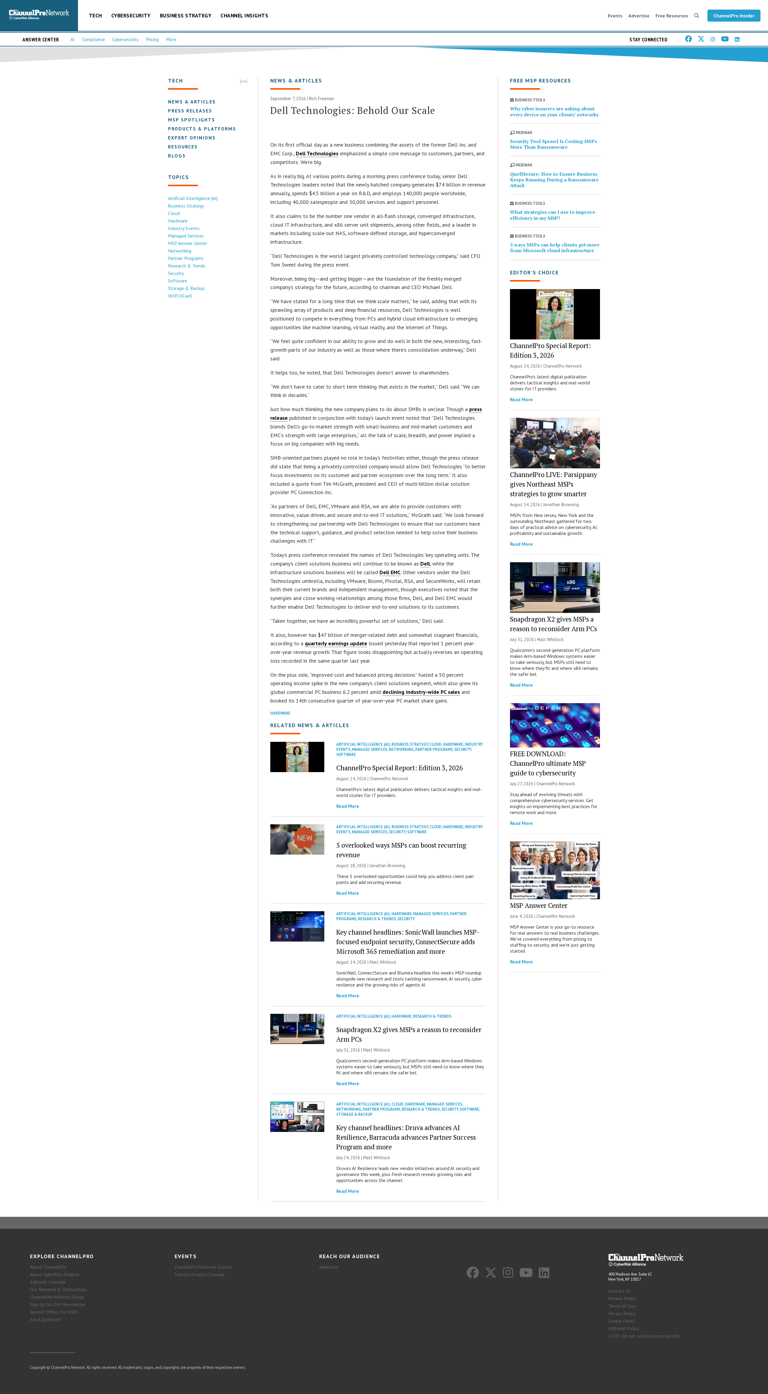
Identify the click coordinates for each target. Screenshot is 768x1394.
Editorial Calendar (48, 1282)
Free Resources (672, 16)
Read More (347, 806)
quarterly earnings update (336, 643)
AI (72, 39)
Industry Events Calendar (200, 1274)
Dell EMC (390, 572)
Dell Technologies (317, 153)
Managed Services (186, 236)
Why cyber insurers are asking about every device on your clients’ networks (554, 111)
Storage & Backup (186, 288)
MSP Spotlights (191, 120)
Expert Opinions (192, 138)
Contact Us (619, 1291)
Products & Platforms (202, 129)
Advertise (639, 16)
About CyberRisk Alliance (54, 1274)
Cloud (174, 213)
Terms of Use (621, 1306)
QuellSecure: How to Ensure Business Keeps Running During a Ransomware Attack (554, 180)
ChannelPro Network (389, 778)
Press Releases (190, 111)
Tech (95, 15)
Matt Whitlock (383, 962)
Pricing (152, 39)
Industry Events (184, 228)
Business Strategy (186, 15)
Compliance (93, 39)
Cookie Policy (621, 1321)
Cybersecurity (131, 15)
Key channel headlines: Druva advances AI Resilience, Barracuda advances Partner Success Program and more (406, 1137)
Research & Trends (187, 266)
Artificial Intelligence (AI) (193, 198)
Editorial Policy (623, 1328)
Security (176, 273)
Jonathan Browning (387, 865)
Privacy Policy (621, 1313)
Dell (425, 563)
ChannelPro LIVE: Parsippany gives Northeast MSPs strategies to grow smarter (553, 484)
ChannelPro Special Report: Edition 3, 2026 (399, 767)
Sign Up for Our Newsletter (57, 1304)
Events (615, 16)
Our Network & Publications (58, 1289)
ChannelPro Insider (733, 16)
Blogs (177, 156)
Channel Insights (244, 15)
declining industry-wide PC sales (421, 691)
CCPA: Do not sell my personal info (644, 1336)
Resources (183, 147)
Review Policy (622, 1298)
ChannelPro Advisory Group (57, 1297)
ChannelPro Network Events (203, 1267)
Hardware (178, 221)
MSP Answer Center (187, 243)
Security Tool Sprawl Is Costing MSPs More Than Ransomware (553, 144)
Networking (179, 251)
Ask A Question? (46, 1319)
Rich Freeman (321, 98)
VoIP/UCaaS (180, 296)
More (171, 39)
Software (177, 281)
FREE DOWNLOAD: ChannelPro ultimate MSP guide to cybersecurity (548, 763)
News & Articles (192, 102)
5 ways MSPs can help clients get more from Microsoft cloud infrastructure (554, 247)
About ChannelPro (48, 1267)
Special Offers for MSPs (54, 1312)
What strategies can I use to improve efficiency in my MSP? (552, 215)
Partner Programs (185, 258)
